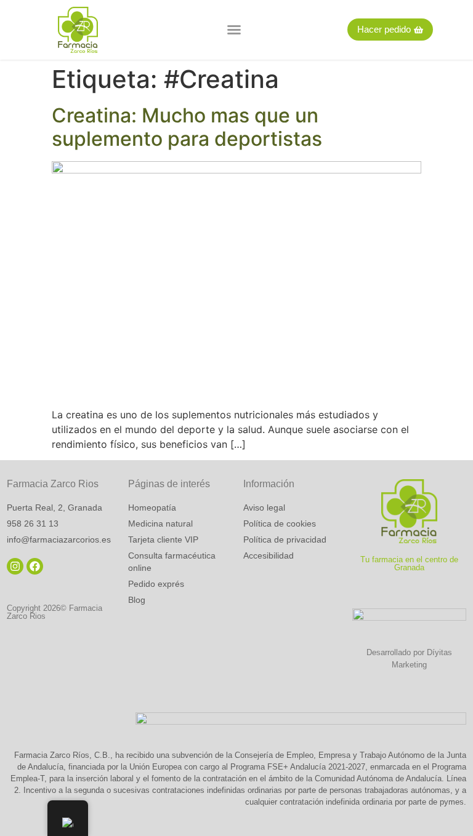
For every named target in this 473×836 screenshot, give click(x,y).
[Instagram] (15, 566)
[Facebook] (34, 566)
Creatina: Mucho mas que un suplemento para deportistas (187, 127)
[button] (234, 29)
